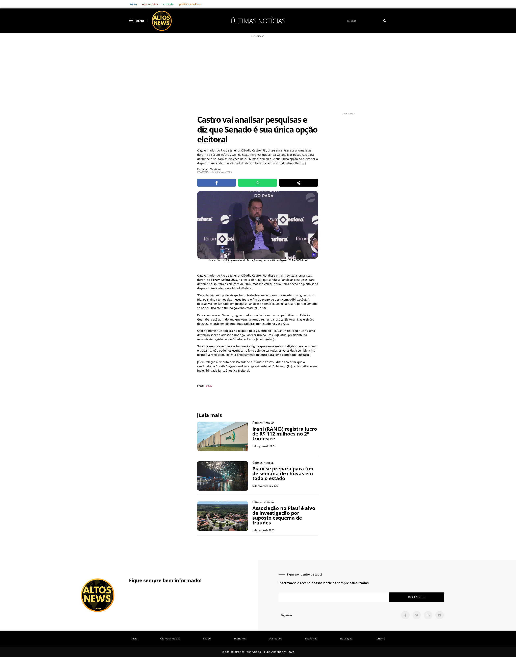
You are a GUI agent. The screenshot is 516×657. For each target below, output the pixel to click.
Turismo (380, 638)
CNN (209, 386)
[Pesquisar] (384, 21)
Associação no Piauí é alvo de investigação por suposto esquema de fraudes (283, 515)
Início (134, 638)
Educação (346, 638)
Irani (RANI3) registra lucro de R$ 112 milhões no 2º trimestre (284, 433)
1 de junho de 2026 (263, 530)
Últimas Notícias (258, 20)
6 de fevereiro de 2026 (265, 486)
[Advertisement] (258, 78)
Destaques (275, 638)
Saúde (207, 638)
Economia (240, 638)
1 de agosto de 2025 (263, 446)
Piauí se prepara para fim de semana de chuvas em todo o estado (282, 473)
